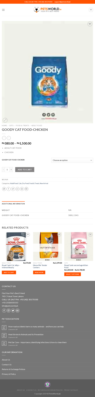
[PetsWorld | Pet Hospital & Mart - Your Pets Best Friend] (47, 9)
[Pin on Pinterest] (22, 189)
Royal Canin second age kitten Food (76, 266)
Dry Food (25, 183)
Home (4, 125)
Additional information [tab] (13, 204)
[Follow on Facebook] (4, 311)
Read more (39, 272)
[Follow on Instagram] (9, 311)
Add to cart (25, 169)
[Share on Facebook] (9, 189)
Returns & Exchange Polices (13, 369)
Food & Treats (22, 125)
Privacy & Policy (9, 374)
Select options (72, 274)
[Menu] (3, 10)
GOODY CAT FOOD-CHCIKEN (13, 160)
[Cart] (91, 10)
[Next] (93, 256)
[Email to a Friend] (17, 189)
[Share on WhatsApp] (4, 189)
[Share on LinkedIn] (26, 189)
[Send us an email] (17, 311)
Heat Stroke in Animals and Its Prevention (25, 334)
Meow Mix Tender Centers (40, 266)
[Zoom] (5, 120)
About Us (6, 359)
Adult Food (36, 125)
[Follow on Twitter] (13, 311)
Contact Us (7, 364)
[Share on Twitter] (13, 189)
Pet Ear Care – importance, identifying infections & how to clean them (37, 342)
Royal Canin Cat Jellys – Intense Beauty (11, 266)
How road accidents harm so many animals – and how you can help (36, 326)
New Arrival (44, 183)
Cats (11, 125)
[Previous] (2, 256)
